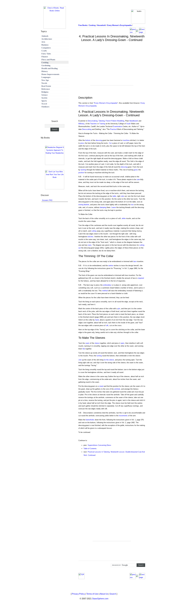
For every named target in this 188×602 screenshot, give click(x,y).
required (141, 278)
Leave (113, 207)
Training (102, 124)
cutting (93, 231)
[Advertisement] (111, 67)
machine (126, 140)
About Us (104, 594)
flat (84, 349)
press (82, 143)
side (122, 196)
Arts (43, 42)
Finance (44, 57)
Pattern (114, 121)
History (44, 71)
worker (110, 265)
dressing (99, 140)
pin (119, 309)
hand (97, 320)
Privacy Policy (78, 594)
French (108, 121)
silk (107, 325)
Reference (45, 89)
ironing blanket (83, 205)
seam (87, 343)
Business (44, 45)
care (138, 179)
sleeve (97, 343)
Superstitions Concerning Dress (99, 445)
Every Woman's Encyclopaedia (105, 103)
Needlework (133, 121)
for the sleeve (109, 360)
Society (44, 98)
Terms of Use (92, 594)
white (124, 218)
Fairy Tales (46, 54)
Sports (44, 101)
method (105, 291)
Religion (44, 92)
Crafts (44, 51)
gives (136, 170)
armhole (117, 389)
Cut (110, 143)
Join (79, 360)
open (122, 343)
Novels (44, 83)
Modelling (120, 121)
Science (44, 95)
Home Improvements (50, 74)
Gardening (45, 65)
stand (101, 386)
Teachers (93, 124)
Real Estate (46, 86)
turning (99, 356)
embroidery (107, 285)
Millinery (81, 124)
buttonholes (90, 420)
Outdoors (45, 107)
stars (90, 245)
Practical (113, 129)
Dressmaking (92, 121)
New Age (45, 80)
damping (103, 207)
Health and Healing (49, 68)
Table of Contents (90, 448)
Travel (44, 104)
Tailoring (101, 121)
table (114, 196)
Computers (46, 48)
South (128, 124)
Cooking (44, 62)
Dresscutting (86, 129)
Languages (46, 77)
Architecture (46, 39)
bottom (87, 140)
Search (113, 594)
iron (132, 205)
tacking (83, 170)
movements (123, 416)
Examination (117, 126)
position (81, 173)
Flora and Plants (48, 60)
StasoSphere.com (100, 599)
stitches (90, 237)
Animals (44, 36)
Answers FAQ (47, 200)
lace (134, 261)
